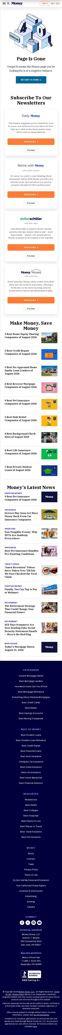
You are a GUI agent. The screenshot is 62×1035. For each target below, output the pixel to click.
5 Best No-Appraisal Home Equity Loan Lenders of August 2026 (21, 370)
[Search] (8, 3)
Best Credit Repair (31, 746)
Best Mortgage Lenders (31, 681)
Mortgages (11, 644)
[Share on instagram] (33, 922)
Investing (10, 529)
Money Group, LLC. (27, 992)
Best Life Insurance (31, 772)
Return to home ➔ (31, 80)
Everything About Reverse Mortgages (31, 697)
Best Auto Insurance (31, 756)
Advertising (31, 896)
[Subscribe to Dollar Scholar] (31, 236)
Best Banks (31, 708)
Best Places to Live (31, 821)
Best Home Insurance (31, 767)
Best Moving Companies (31, 719)
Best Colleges (31, 810)
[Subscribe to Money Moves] (31, 289)
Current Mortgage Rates (31, 676)
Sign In (45, 3)
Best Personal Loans (31, 751)
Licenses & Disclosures (31, 891)
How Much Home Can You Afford (31, 686)
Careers (31, 907)
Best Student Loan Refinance (31, 740)
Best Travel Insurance (31, 832)
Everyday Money (13, 493)
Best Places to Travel (31, 826)
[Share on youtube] (39, 922)
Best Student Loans (31, 735)
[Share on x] (28, 922)
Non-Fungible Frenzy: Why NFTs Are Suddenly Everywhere (21, 535)
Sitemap (31, 902)
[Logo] (17, 3)
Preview (31, 150)
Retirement (11, 603)
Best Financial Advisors (31, 783)
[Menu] (4, 3)
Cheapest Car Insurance (31, 762)
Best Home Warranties (31, 778)
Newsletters (31, 800)
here (35, 1026)
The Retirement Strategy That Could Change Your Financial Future (20, 609)
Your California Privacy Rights (31, 886)
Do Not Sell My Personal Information (31, 880)
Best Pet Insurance (31, 837)
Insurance (10, 510)
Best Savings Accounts (31, 713)
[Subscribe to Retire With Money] (31, 183)
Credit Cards (12, 564)
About (31, 854)
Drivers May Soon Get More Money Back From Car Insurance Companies (21, 516)
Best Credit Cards (31, 703)
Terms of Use (31, 875)
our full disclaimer (41, 1015)
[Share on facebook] (22, 922)
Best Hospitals (31, 816)
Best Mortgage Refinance (31, 692)
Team (31, 864)
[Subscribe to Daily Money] (31, 132)
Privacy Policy (31, 870)
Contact (31, 859)
